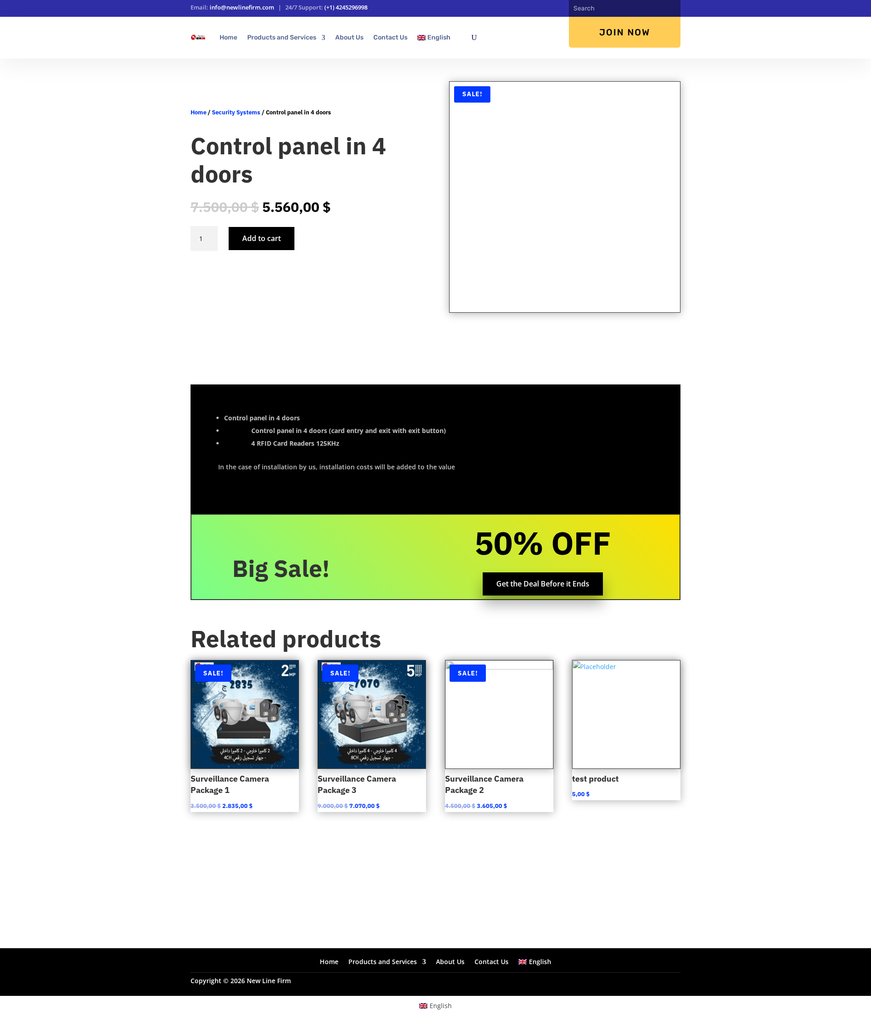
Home (228, 37)
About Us (349, 37)
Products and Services (281, 37)
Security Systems (236, 112)
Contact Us (390, 37)
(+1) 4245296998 (345, 7)
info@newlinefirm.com (242, 7)
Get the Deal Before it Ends (542, 584)
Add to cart (261, 238)
